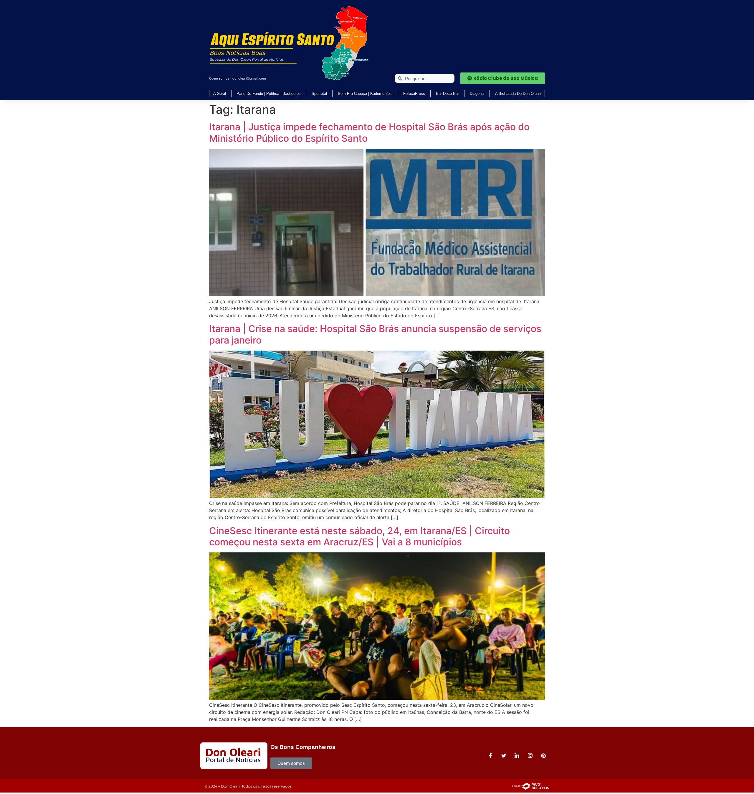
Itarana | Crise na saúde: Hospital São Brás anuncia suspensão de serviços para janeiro (375, 334)
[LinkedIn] (516, 755)
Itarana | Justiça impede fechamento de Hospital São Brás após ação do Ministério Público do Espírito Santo (369, 132)
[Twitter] (503, 755)
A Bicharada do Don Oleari (518, 93)
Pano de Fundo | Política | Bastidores (269, 93)
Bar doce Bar (447, 93)
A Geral (219, 93)
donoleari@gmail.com (249, 78)
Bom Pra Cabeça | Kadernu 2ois (365, 93)
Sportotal (319, 93)
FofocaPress (414, 93)
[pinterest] (543, 755)
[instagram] (530, 755)
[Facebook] (490, 755)
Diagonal (477, 93)
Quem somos (219, 78)
